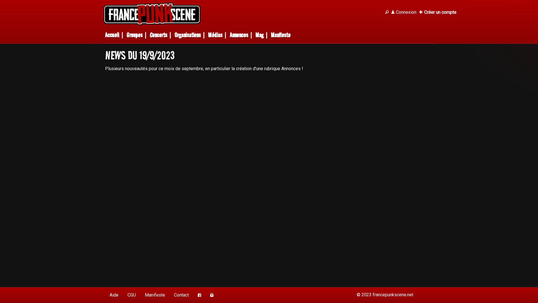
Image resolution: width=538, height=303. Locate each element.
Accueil (112, 35)
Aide (114, 295)
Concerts (158, 35)
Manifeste (281, 35)
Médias (215, 35)
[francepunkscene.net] (241, 14)
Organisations (188, 35)
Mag (260, 35)
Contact (181, 295)
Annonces (239, 35)
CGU (131, 295)
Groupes (135, 35)
